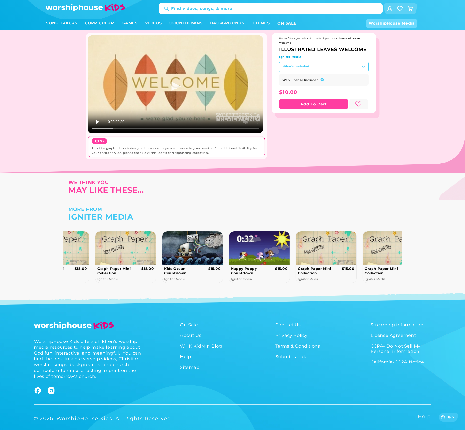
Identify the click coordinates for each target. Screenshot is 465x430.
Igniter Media (290, 57)
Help (185, 356)
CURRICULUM (100, 23)
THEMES (261, 23)
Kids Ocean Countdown (149, 271)
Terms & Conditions (297, 346)
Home (283, 38)
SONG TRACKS (61, 23)
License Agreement (393, 335)
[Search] (164, 8)
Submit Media (291, 356)
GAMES (130, 23)
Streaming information (397, 324)
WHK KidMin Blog (201, 346)
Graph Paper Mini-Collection (88, 271)
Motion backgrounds (322, 38)
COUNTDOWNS (185, 23)
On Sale (189, 324)
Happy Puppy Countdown (218, 271)
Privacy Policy (291, 335)
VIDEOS (153, 23)
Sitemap (189, 367)
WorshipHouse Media (392, 23)
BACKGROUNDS (227, 23)
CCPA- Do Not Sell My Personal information (396, 348)
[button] (61, 23)
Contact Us (288, 324)
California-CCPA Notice (397, 362)
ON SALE (286, 23)
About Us (190, 335)
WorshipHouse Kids (84, 418)
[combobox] (271, 8)
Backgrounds (297, 38)
